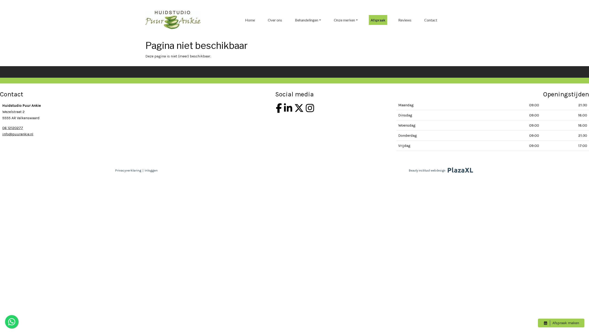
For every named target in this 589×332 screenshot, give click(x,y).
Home (250, 20)
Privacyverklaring (128, 170)
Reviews (404, 20)
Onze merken (344, 20)
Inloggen (151, 170)
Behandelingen (306, 20)
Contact (430, 20)
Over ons (275, 20)
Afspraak (378, 20)
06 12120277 (12, 128)
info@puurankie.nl (17, 134)
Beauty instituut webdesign (427, 170)
